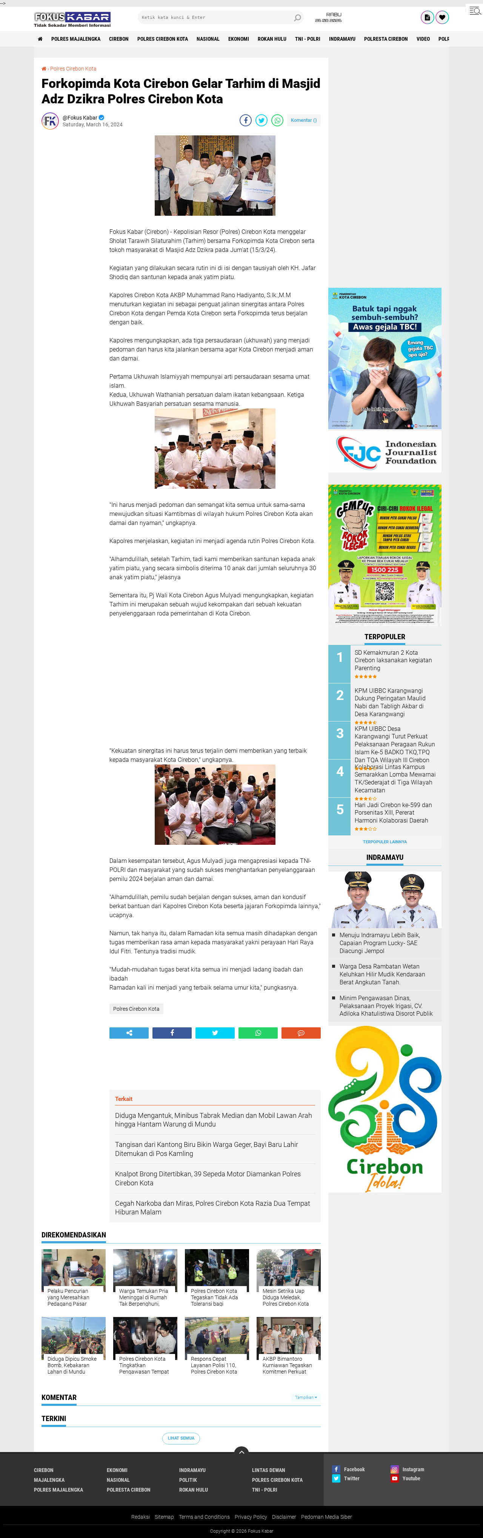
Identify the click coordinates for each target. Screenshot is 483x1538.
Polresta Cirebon (386, 39)
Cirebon (119, 39)
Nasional (208, 39)
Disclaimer (284, 1517)
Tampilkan (305, 1397)
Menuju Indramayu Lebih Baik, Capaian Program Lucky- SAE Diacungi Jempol (380, 943)
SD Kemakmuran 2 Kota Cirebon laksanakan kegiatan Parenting (393, 660)
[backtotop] (241, 1453)
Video (423, 39)
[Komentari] (301, 1033)
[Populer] (442, 17)
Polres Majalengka (75, 39)
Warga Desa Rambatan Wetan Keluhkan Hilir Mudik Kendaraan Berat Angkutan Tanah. (382, 974)
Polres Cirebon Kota (162, 39)
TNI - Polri (307, 39)
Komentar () (304, 120)
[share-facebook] (246, 120)
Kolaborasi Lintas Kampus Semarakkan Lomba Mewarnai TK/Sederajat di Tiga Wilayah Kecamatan (395, 778)
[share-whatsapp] (277, 120)
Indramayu (342, 39)
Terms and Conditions (204, 1517)
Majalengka (49, 1480)
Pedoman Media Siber (326, 1517)
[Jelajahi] (474, 10)
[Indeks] (427, 17)
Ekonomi (238, 39)
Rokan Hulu (272, 39)
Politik (188, 1480)
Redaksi (140, 1517)
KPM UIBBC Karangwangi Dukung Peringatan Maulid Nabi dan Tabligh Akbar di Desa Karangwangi (390, 702)
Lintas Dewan (268, 1470)
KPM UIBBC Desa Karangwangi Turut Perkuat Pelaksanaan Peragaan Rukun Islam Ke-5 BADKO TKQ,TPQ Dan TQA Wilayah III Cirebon (395, 744)
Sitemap (164, 1517)
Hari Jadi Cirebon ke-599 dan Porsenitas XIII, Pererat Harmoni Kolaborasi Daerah (393, 812)
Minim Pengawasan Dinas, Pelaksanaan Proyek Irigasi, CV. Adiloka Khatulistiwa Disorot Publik (386, 1006)
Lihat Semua (181, 1438)
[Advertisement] (72, 248)
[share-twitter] (261, 120)
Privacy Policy (251, 1517)
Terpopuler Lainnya (385, 842)
